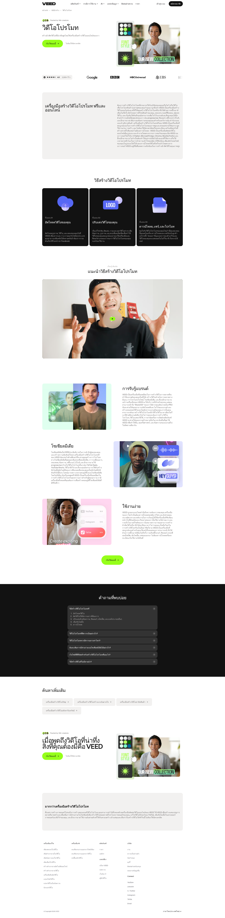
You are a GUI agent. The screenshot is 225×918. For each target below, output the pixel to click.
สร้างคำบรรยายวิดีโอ (51, 871)
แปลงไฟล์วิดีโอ (49, 879)
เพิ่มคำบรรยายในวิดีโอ (52, 854)
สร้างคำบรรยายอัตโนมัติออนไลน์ (55, 866)
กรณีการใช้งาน (89, 4)
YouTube (130, 882)
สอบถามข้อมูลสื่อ (133, 871)
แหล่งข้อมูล (112, 4)
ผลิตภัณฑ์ (75, 4)
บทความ (102, 870)
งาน (128, 849)
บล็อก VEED (103, 865)
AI (102, 4)
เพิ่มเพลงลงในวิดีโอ (51, 849)
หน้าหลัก (45, 10)
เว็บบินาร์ (102, 874)
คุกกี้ (128, 862)
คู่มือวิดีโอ (102, 878)
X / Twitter (131, 891)
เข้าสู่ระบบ (160, 4)
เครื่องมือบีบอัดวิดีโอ (51, 875)
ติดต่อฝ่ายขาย (127, 4)
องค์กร (101, 854)
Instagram (131, 895)
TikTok (129, 899)
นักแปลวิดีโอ (48, 888)
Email (129, 903)
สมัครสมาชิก (176, 4)
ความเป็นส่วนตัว (133, 854)
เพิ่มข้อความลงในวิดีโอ (52, 858)
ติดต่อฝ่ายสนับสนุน (134, 866)
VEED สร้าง (55, 10)
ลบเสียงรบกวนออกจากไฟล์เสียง (82, 849)
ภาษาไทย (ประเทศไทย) (171, 911)
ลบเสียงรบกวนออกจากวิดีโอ (81, 854)
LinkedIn (130, 887)
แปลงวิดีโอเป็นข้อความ (52, 883)
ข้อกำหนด (131, 858)
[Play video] (112, 319)
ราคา (137, 4)
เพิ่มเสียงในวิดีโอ (50, 862)
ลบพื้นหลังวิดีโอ (77, 858)
